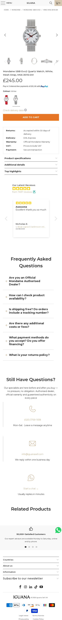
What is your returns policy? (29, 355)
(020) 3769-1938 (32, 419)
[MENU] (1, 3)
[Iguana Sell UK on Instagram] (25, 587)
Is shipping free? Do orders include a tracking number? (29, 311)
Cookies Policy (38, 619)
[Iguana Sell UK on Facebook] (20, 587)
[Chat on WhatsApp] (58, 531)
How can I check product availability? (27, 297)
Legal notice (23, 616)
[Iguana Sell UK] (30, 3)
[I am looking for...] (51, 3)
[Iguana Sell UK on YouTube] (41, 587)
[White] (6, 100)
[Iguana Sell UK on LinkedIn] (31, 587)
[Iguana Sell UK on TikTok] (36, 587)
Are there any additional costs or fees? (26, 325)
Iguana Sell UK (42, 598)
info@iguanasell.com (32, 454)
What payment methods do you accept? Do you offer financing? (29, 341)
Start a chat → (30, 488)
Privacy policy (24, 619)
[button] (7, 218)
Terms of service (38, 616)
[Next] (56, 35)
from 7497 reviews (22, 192)
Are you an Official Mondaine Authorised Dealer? (24, 281)
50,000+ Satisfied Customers (31, 534)
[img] (32, 188)
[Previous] (5, 35)
